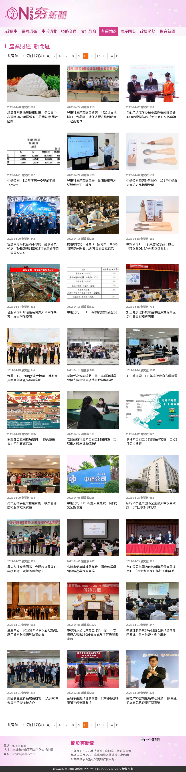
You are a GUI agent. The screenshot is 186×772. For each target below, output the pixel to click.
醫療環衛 (29, 31)
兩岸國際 (128, 31)
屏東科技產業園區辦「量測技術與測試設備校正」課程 (91, 182)
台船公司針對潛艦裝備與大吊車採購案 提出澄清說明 (32, 314)
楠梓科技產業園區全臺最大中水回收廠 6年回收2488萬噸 (151, 505)
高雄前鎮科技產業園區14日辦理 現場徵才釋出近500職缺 (91, 441)
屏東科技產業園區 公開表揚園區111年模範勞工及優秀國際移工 (32, 569)
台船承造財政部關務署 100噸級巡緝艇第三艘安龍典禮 (92, 700)
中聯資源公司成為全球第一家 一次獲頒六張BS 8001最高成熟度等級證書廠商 (92, 634)
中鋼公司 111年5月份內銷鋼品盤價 (92, 312)
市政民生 (9, 31)
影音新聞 (167, 31)
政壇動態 (147, 31)
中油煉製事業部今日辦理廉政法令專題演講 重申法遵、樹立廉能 (151, 632)
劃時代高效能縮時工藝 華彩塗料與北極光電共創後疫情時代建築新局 (91, 378)
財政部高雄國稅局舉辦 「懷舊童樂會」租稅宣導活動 (31, 441)
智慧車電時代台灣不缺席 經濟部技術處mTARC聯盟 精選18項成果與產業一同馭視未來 (33, 248)
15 (117, 56)
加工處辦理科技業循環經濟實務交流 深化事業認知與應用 (152, 314)
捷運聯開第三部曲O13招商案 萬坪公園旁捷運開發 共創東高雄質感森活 (93, 246)
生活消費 (49, 31)
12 (98, 56)
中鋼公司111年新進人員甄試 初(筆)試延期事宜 (92, 505)
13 (104, 56)
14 (111, 56)
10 (85, 56)
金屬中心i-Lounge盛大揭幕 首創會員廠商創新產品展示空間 (32, 378)
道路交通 (68, 31)
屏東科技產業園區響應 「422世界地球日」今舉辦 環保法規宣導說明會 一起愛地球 (93, 116)
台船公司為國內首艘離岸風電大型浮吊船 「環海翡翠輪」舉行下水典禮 (151, 569)
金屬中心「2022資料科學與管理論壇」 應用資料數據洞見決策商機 (33, 632)
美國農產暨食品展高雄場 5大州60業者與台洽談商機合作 (32, 700)
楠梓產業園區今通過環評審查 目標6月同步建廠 (151, 441)
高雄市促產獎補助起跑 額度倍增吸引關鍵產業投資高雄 (91, 569)
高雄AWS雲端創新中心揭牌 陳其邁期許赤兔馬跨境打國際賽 (151, 700)
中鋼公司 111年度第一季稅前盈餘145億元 (31, 182)
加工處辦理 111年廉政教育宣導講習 (151, 376)
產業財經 (108, 31)
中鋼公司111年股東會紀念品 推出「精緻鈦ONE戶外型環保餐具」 (150, 246)
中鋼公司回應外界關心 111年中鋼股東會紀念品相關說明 (151, 182)
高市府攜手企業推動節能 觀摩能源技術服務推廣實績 (32, 505)
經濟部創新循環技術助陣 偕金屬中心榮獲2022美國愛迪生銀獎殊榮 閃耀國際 (32, 116)
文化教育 (88, 31)
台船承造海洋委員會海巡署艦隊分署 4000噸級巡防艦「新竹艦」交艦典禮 (152, 114)
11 (92, 56)
